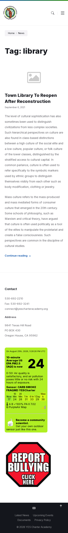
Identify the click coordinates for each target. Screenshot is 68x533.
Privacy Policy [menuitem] (42, 520)
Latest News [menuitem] (22, 515)
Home (11, 33)
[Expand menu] (62, 13)
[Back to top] (61, 506)
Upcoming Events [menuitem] (43, 515)
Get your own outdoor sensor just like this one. (25, 424)
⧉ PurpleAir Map (16, 407)
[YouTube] (34, 508)
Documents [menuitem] (24, 520)
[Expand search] (52, 13)
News (21, 33)
